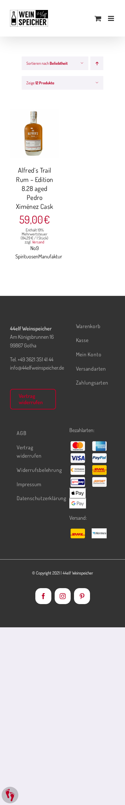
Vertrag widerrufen (31, 399)
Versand (38, 241)
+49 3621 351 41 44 (35, 359)
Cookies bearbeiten (10, 795)
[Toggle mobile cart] (98, 18)
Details (35, 141)
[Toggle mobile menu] (111, 18)
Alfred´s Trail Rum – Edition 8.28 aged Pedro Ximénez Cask (34, 188)
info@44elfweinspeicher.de (37, 367)
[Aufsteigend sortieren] (96, 63)
